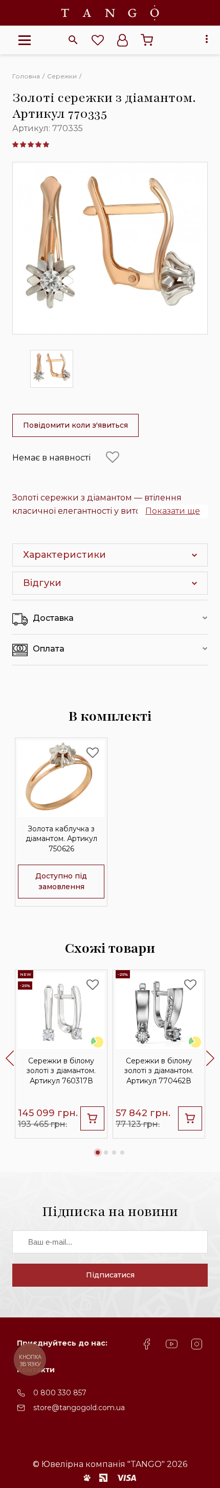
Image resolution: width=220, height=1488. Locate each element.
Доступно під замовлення (61, 881)
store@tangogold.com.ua (79, 1407)
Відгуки (42, 583)
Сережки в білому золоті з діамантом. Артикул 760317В (61, 1070)
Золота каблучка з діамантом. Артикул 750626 (61, 838)
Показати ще (172, 511)
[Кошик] (147, 40)
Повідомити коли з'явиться (75, 425)
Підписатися (110, 1275)
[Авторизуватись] (122, 40)
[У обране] (112, 457)
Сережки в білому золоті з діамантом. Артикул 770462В (158, 1070)
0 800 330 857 (59, 1392)
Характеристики (64, 554)
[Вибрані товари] (97, 40)
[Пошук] (73, 40)
